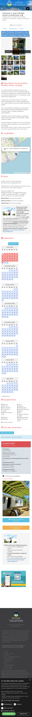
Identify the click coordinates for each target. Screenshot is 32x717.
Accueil (6, 652)
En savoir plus (16, 698)
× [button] (30, 680)
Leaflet (16, 173)
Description (12, 32)
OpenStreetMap (22, 173)
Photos (4, 32)
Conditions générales (9, 665)
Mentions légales (8, 666)
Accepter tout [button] (9, 713)
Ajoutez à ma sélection (16, 25)
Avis (21, 35)
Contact (26, 35)
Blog (5, 663)
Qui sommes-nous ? (9, 658)
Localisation (19, 32)
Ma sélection (7, 661)
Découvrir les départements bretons (13, 656)
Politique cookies (8, 668)
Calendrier (5, 35)
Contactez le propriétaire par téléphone (17, 527)
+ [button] (3, 140)
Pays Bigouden (13, 28)
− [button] (3, 142)
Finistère (4, 28)
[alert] (16, 697)
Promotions (7, 655)
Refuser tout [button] (23, 713)
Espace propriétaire (9, 660)
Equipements (13, 35)
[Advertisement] (16, 597)
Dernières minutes (9, 653)
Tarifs (26, 32)
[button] (3, 46)
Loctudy (21, 28)
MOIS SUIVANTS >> (13, 243)
